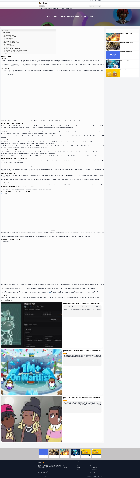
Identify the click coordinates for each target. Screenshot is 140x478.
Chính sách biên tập (93, 467)
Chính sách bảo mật (93, 472)
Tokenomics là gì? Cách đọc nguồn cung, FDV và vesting (54, 8)
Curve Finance (49, 292)
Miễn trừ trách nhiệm (94, 469)
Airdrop (74, 3)
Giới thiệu (92, 465)
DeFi (70, 3)
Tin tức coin (65, 463)
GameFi (78, 467)
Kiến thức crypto (93, 463)
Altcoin (66, 3)
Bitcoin (56, 3)
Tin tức (51, 3)
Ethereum (61, 3)
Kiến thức (80, 3)
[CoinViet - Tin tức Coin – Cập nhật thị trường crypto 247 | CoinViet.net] (43, 3)
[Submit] (100, 6)
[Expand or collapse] (54, 30)
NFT (77, 465)
